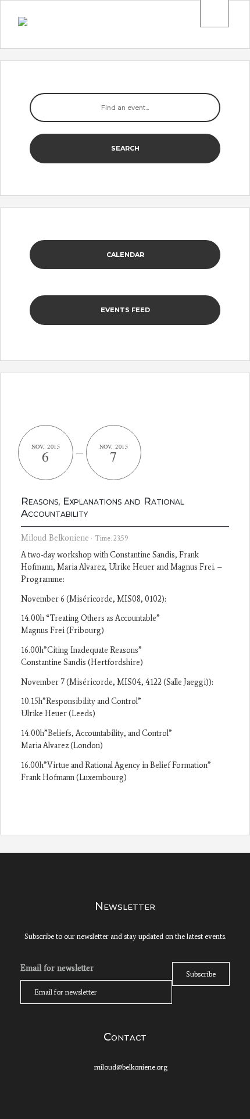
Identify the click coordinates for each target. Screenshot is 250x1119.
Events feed (125, 310)
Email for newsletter (57, 968)
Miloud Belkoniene (55, 538)
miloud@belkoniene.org (130, 1067)
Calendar (125, 255)
